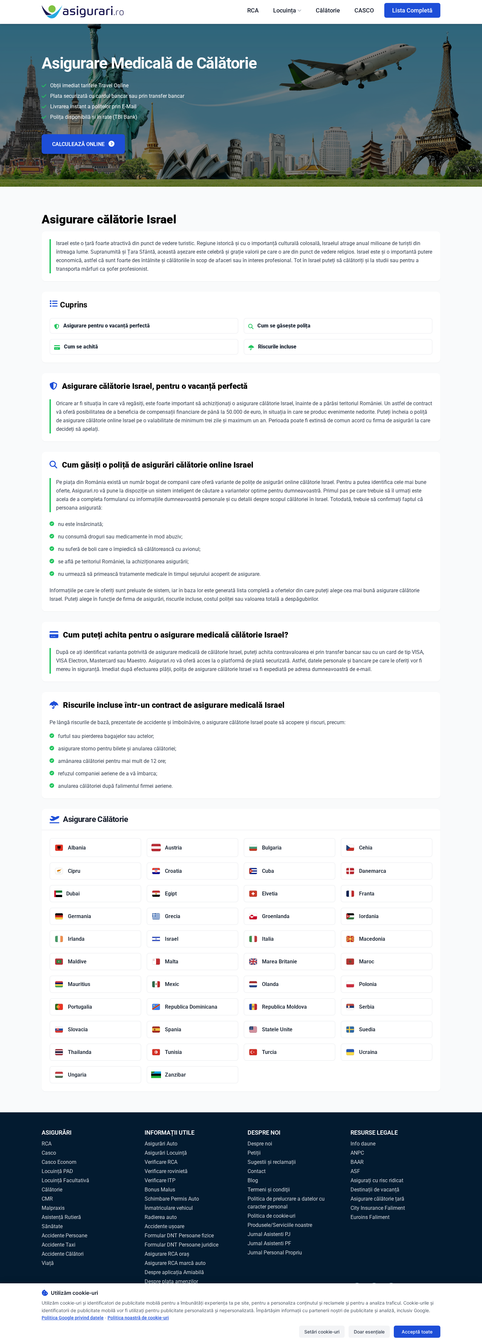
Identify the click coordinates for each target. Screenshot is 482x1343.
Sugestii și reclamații (272, 1162)
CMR (47, 1199)
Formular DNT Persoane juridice (181, 1245)
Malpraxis (53, 1208)
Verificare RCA (161, 1162)
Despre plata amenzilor (171, 1281)
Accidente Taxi (58, 1245)
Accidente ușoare (164, 1226)
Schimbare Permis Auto (172, 1199)
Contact (257, 1171)
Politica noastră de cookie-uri (138, 1317)
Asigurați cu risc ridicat (377, 1180)
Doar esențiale (369, 1331)
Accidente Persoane (64, 1235)
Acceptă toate (417, 1331)
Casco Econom (59, 1162)
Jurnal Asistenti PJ (269, 1234)
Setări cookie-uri (321, 1331)
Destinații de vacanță (375, 1189)
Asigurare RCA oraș (167, 1254)
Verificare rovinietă (166, 1171)
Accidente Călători (63, 1254)
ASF (355, 1171)
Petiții (254, 1153)
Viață (48, 1263)
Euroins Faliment (370, 1217)
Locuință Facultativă (65, 1180)
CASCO (364, 10)
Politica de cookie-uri (271, 1216)
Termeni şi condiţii (269, 1189)
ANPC (357, 1153)
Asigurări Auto (161, 1144)
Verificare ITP (160, 1180)
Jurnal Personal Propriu (275, 1252)
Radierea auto (161, 1217)
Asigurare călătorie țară (377, 1199)
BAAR (357, 1162)
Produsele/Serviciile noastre (280, 1225)
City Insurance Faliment (378, 1208)
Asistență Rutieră (61, 1217)
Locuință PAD (57, 1171)
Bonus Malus (160, 1189)
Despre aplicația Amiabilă (174, 1272)
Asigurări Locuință (166, 1153)
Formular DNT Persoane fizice (179, 1235)
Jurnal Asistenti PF (269, 1243)
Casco (49, 1153)
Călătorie (328, 10)
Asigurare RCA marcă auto (175, 1263)
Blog (253, 1180)
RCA (253, 10)
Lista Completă (412, 10)
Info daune (363, 1144)
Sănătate (52, 1226)
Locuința (284, 10)
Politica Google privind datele (73, 1317)
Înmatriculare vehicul (169, 1208)
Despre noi (260, 1144)
